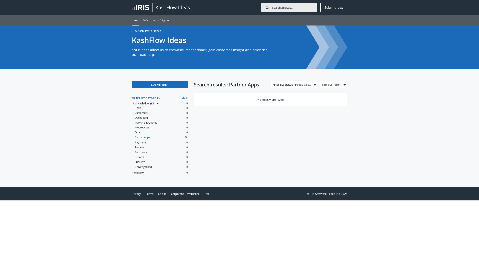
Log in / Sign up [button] (161, 20)
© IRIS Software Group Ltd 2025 (326, 194)
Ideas (135, 20)
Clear (184, 97)
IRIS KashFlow (141, 31)
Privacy (136, 194)
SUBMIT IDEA (159, 84)
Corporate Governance (185, 194)
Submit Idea (333, 7)
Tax (206, 194)
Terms (149, 194)
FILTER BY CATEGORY (146, 98)
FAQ (145, 20)
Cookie (162, 194)
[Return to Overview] (161, 7)
